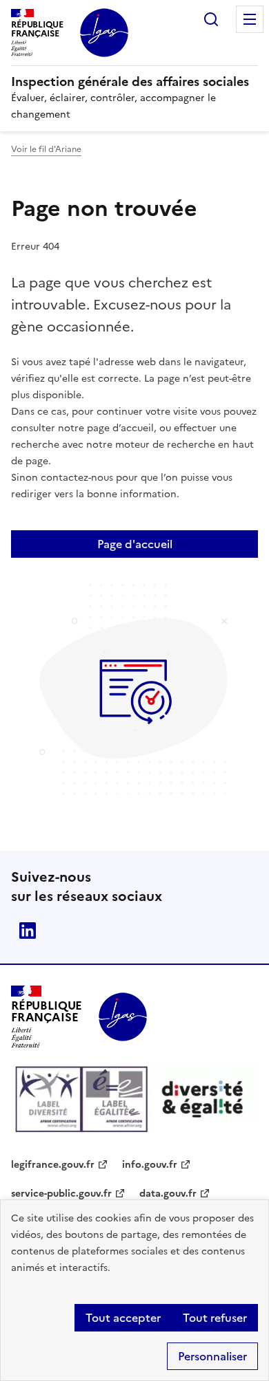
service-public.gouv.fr (61, 1193)
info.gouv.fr (149, 1164)
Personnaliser (212, 1356)
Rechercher (211, 19)
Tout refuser (215, 1317)
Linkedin (27, 930)
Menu (249, 19)
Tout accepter (123, 1317)
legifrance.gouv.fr (52, 1164)
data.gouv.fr (168, 1193)
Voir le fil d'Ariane (46, 149)
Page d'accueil (134, 544)
